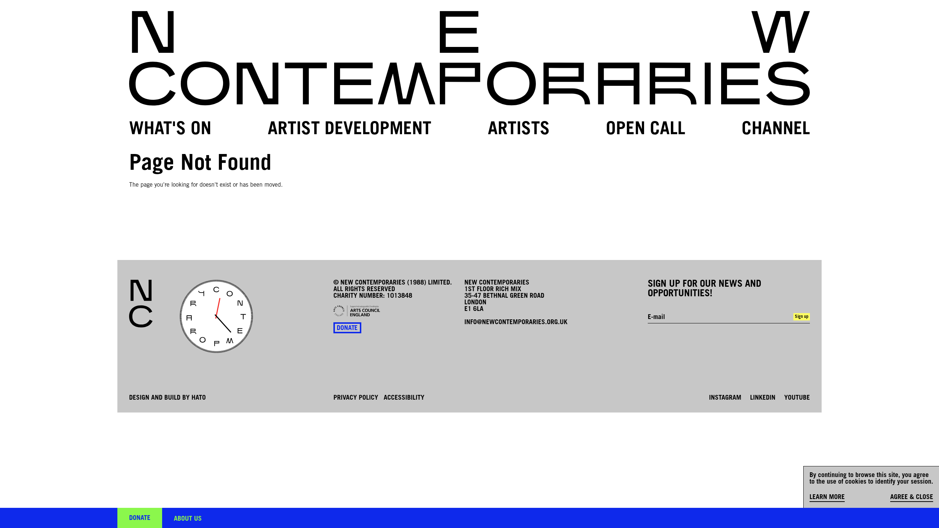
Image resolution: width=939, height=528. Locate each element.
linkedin (762, 398)
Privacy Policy (355, 398)
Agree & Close (911, 497)
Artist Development (349, 130)
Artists (519, 130)
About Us (188, 519)
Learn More (827, 497)
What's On (170, 130)
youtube (797, 398)
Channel (776, 130)
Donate (347, 328)
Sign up (801, 317)
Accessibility (404, 398)
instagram (725, 398)
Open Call (645, 130)
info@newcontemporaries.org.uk (515, 322)
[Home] (469, 58)
